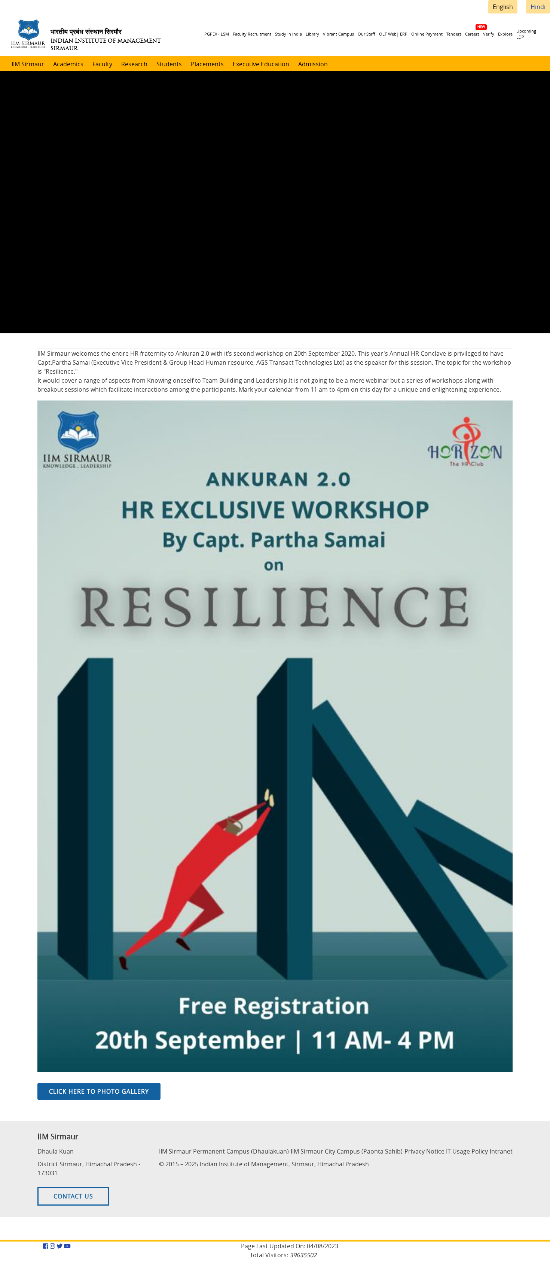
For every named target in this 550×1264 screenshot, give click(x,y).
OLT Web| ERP (393, 34)
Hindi (538, 7)
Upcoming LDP (526, 34)
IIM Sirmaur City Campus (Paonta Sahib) (347, 1151)
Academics (68, 64)
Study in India (288, 34)
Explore (505, 34)
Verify (488, 34)
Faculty (102, 64)
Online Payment (427, 34)
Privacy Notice (424, 1151)
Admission (313, 64)
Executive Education (261, 64)
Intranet (501, 1151)
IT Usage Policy (467, 1151)
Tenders (453, 34)
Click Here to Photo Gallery (99, 1091)
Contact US (73, 1196)
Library (312, 34)
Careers (472, 34)
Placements (207, 64)
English (503, 7)
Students (169, 64)
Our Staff (366, 34)
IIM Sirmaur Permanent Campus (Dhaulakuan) (224, 1151)
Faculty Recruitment (252, 34)
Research (134, 64)
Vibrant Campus (338, 34)
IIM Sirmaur (28, 64)
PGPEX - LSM (216, 34)
